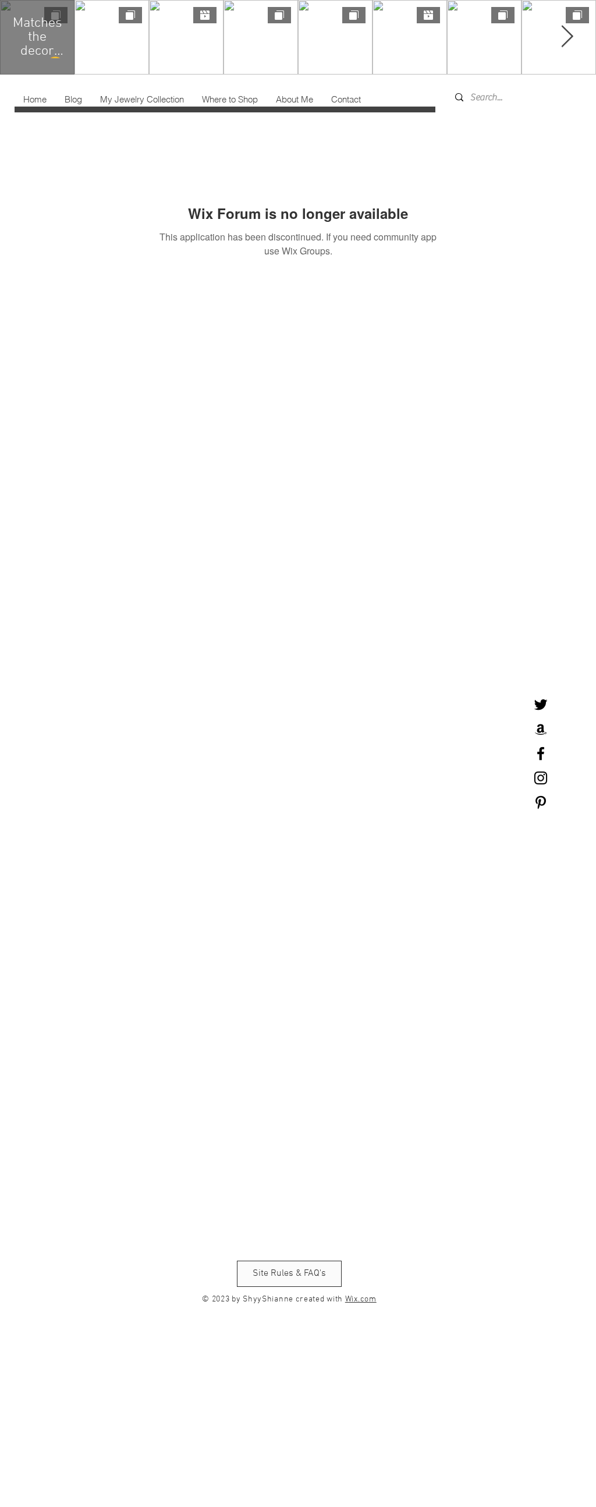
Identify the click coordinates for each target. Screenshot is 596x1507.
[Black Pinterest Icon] (540, 802)
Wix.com (361, 1299)
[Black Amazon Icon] (540, 729)
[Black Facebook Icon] (540, 753)
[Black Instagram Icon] (540, 778)
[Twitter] (540, 704)
